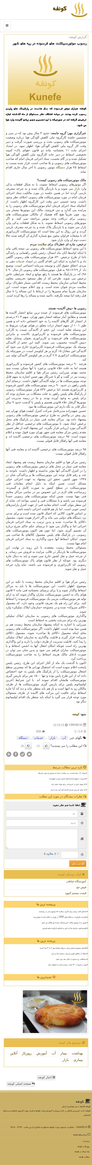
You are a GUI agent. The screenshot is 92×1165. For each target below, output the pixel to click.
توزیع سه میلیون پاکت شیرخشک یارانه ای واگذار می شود (64, 922)
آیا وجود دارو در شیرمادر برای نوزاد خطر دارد (68, 784)
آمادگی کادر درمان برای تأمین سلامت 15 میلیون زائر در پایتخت (62, 911)
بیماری (78, 1060)
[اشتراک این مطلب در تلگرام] (22, 754)
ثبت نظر (76, 863)
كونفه (60, 8)
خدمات (20, 261)
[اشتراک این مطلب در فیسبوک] (16, 754)
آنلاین (13, 1053)
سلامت (42, 244)
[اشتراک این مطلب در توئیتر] (29, 754)
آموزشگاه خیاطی (76, 881)
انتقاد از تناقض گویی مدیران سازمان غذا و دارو (69, 953)
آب (64, 737)
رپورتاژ (27, 1053)
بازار (77, 188)
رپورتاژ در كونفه (83, 1146)
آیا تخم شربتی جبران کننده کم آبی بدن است (68, 789)
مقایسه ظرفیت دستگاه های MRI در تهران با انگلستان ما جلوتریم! (59, 917)
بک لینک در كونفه (82, 1151)
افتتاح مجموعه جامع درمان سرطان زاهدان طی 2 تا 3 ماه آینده (63, 947)
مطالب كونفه (84, 1157)
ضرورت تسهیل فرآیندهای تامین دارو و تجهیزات (67, 778)
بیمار (63, 1053)
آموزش (41, 1053)
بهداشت (77, 1053)
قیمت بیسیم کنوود (75, 893)
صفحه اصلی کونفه (19, 1083)
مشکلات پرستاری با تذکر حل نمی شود (71, 959)
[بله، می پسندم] (46, 746)
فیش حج (81, 887)
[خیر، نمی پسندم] (28, 746)
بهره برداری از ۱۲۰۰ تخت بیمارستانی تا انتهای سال (67, 964)
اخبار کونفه (45, 1077)
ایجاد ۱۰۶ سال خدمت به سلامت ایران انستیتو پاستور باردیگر (62, 773)
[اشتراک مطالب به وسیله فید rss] (9, 754)
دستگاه (60, 167)
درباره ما (86, 1141)
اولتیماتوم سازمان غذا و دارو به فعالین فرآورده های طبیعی (64, 928)
